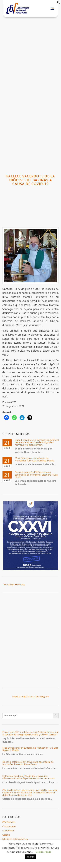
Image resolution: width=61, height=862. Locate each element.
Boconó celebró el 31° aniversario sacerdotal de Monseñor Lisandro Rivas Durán (36, 475)
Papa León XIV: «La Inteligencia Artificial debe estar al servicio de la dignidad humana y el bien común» (37, 442)
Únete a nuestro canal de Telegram (30, 696)
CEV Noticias (8, 822)
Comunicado (8, 826)
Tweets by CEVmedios (13, 584)
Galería (6, 834)
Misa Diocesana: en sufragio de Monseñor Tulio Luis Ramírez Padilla (34, 459)
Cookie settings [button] (43, 851)
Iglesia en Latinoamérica (15, 838)
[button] (58, 3)
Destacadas (8, 830)
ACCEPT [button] (30, 857)
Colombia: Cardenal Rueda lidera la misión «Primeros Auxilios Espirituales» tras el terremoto (28, 777)
